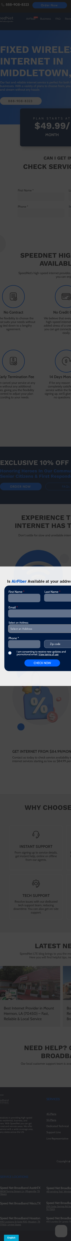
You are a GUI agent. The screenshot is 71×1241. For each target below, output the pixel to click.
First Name (15, 591)
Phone (13, 638)
